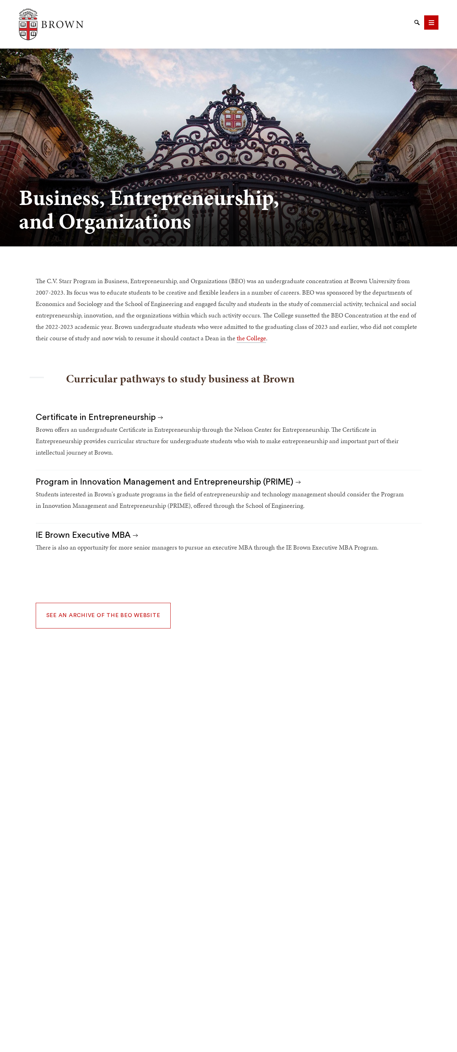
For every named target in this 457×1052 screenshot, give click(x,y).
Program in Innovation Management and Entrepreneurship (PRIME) (166, 482)
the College (251, 338)
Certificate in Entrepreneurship (97, 417)
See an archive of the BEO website (103, 615)
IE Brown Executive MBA (84, 535)
